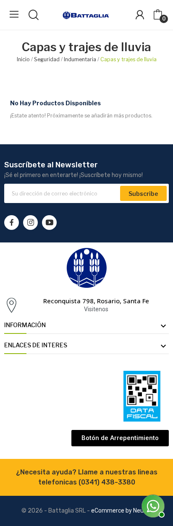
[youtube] (49, 222)
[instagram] (30, 222)
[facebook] (11, 222)
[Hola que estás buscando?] (152, 505)
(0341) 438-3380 (107, 482)
